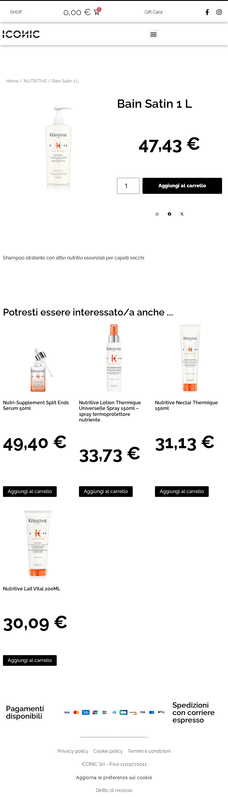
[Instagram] (219, 12)
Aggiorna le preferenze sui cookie (114, 777)
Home (12, 80)
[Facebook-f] (207, 12)
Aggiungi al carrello (182, 185)
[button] (154, 34)
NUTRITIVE (35, 80)
